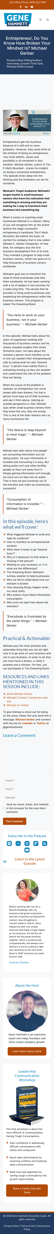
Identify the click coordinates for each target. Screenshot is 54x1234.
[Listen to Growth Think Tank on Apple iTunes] (27, 843)
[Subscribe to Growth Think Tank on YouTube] (27, 850)
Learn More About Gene (27, 1051)
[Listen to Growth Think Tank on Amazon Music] (18, 843)
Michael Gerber (25, 719)
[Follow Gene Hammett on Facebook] (21, 7)
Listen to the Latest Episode (30, 861)
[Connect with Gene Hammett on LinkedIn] (26, 7)
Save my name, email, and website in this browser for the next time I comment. (27, 808)
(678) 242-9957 (38, 2)
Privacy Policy (11, 1226)
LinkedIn (27, 723)
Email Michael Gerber (19, 693)
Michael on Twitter (18, 705)
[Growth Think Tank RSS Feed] (44, 843)
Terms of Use (28, 1226)
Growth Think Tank (31, 63)
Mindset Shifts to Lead (20, 66)
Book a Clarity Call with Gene (27, 1190)
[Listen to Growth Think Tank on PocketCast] (35, 843)
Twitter (41, 723)
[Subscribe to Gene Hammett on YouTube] (32, 7)
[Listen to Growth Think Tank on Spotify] (9, 843)
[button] (40, 20)
